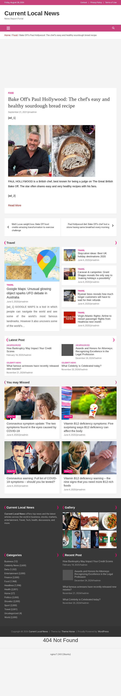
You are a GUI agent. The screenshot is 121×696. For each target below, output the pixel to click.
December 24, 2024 (85, 358)
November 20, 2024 (71, 369)
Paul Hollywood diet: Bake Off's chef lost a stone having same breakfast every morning (88, 226)
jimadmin (32, 112)
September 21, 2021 (17, 112)
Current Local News (31, 13)
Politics (8, 597)
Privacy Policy (96, 2)
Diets (6, 569)
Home (7, 593)
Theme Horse (68, 631)
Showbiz (8, 601)
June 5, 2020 (13, 301)
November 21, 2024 (16, 372)
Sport (7, 605)
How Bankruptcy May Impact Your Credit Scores (88, 561)
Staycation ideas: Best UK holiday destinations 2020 (92, 255)
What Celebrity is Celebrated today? (81, 365)
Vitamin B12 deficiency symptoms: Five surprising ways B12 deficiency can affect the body (88, 427)
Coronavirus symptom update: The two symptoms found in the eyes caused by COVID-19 (31, 427)
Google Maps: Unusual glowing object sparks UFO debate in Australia (29, 293)
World (7, 617)
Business (8, 561)
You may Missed (18, 382)
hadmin (27, 355)
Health (11, 417)
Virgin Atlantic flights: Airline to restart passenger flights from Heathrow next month (94, 319)
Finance (8, 577)
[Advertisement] (60, 61)
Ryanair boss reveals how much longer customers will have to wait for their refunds (95, 297)
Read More (14, 205)
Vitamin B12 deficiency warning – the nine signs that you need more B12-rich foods (88, 482)
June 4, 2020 (84, 260)
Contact (83, 2)
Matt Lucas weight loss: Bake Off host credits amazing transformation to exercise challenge (33, 227)
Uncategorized (14, 345)
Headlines (9, 585)
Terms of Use (111, 2)
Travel (10, 242)
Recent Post (73, 555)
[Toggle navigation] (8, 28)
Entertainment (11, 573)
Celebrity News (14, 363)
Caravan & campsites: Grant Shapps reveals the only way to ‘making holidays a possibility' (95, 275)
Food (11, 93)
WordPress (103, 631)
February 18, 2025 (15, 355)
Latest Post (17, 340)
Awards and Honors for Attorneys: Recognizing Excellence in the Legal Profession (94, 351)
